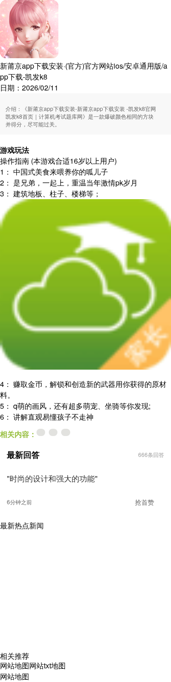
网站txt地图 (47, 665)
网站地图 (14, 665)
